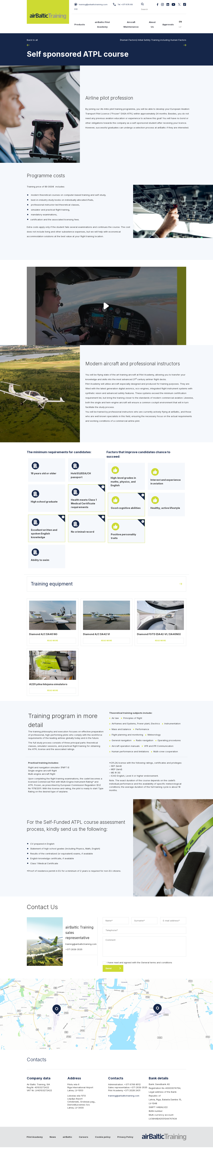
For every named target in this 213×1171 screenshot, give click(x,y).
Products (79, 24)
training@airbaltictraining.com (93, 4)
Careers (83, 1137)
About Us (152, 24)
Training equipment (52, 584)
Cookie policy (102, 1137)
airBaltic (67, 1137)
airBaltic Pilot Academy (102, 24)
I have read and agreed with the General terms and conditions (139, 962)
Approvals (168, 24)
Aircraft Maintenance (131, 24)
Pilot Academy (35, 1137)
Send (108, 968)
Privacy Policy (125, 1137)
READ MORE (52, 641)
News (53, 1137)
